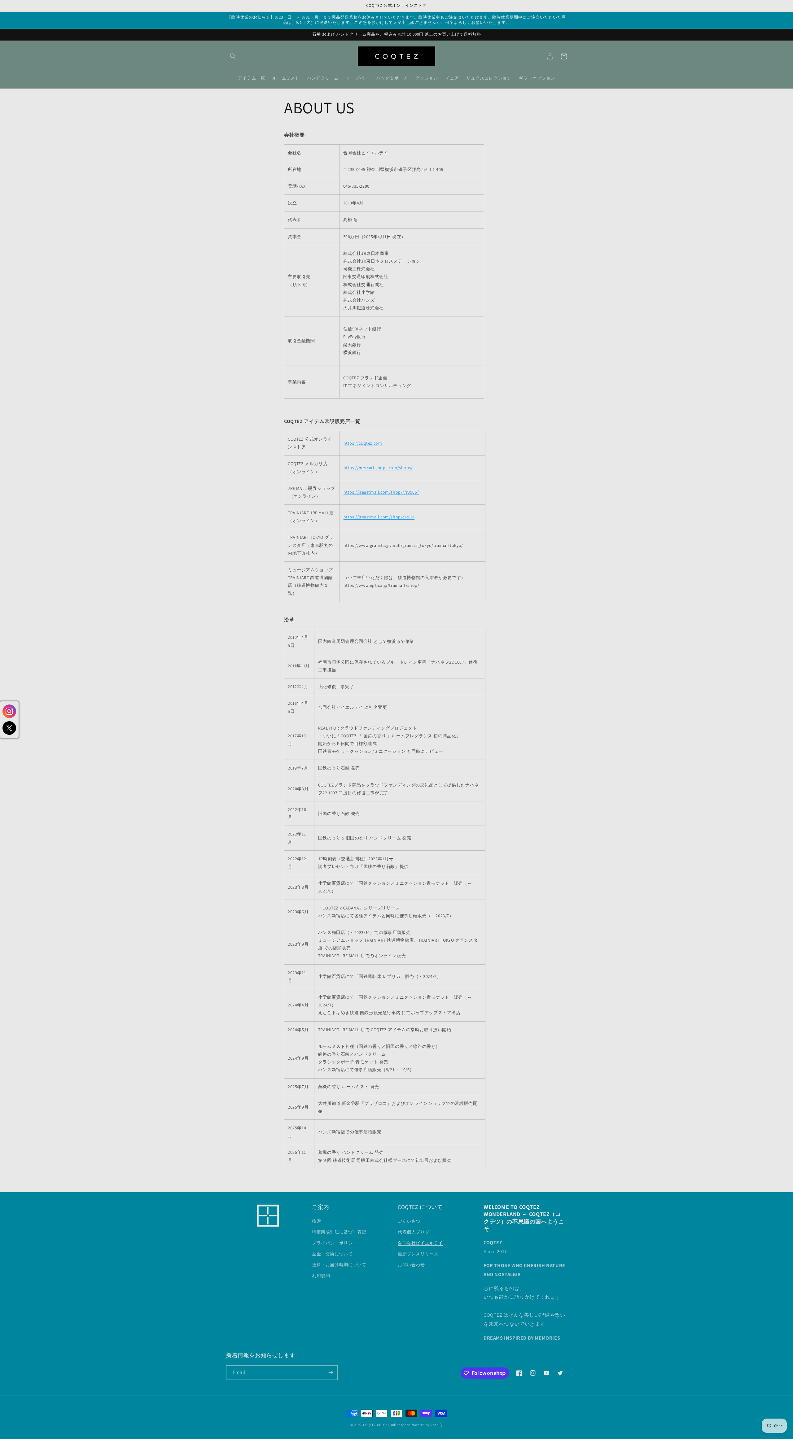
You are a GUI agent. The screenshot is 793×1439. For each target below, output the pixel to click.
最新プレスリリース (418, 1254)
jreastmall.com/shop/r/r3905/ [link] (381, 492)
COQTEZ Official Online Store (386, 1425)
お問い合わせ (411, 1264)
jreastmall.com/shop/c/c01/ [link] (379, 517)
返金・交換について (332, 1254)
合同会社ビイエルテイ (420, 1243)
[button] (233, 56)
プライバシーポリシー (334, 1243)
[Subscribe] (330, 1372)
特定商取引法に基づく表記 (339, 1232)
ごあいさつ (409, 1221)
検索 (316, 1221)
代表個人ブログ (413, 1232)
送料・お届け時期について (339, 1264)
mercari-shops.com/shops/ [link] (378, 467)
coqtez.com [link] (363, 443)
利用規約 (321, 1275)
